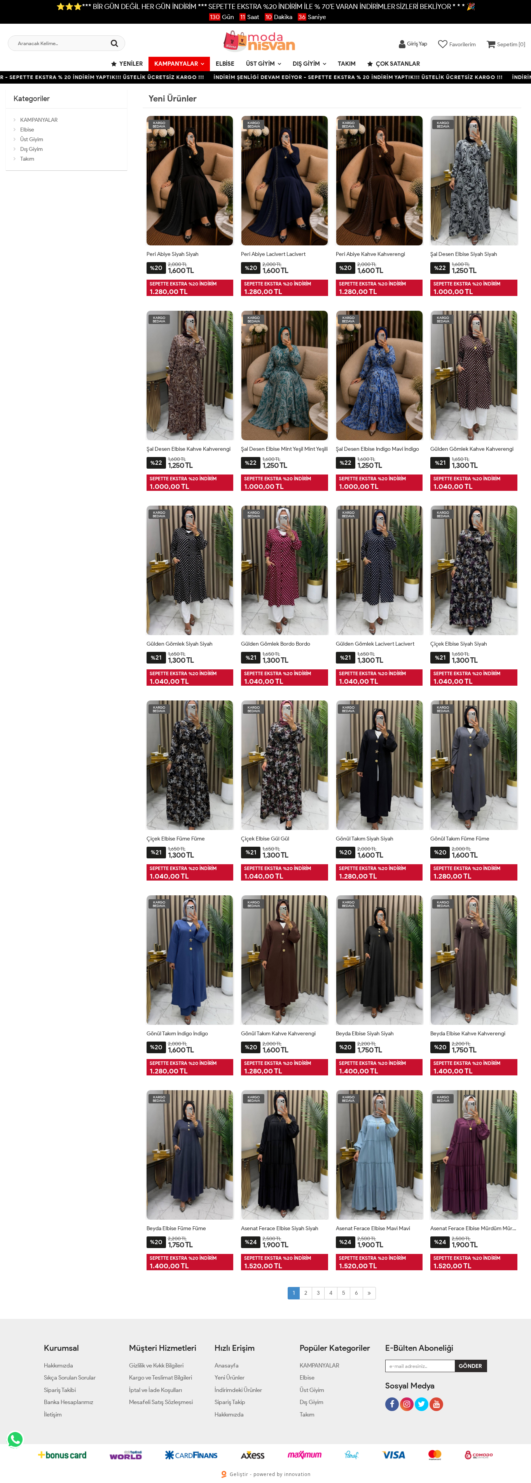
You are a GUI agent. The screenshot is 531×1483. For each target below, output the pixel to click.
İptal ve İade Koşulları (155, 1390)
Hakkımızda (58, 1365)
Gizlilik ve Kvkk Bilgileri (156, 1365)
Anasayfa (227, 1365)
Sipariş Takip (230, 1402)
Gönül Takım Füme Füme (459, 838)
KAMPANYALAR (176, 63)
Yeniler (131, 63)
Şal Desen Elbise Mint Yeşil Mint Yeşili (284, 449)
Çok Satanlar (397, 63)
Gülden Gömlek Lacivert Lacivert (375, 644)
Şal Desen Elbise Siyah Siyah (463, 254)
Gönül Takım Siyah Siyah (364, 838)
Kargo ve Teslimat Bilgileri (160, 1377)
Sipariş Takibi (60, 1390)
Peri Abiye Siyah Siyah (173, 254)
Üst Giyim (260, 63)
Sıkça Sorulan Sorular (70, 1377)
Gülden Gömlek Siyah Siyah (180, 644)
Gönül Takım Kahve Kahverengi (278, 1033)
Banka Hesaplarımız (68, 1402)
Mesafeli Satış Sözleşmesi (161, 1402)
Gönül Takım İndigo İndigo (177, 1033)
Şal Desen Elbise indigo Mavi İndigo (377, 449)
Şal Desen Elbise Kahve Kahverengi (189, 449)
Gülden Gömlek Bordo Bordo (275, 644)
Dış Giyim (306, 63)
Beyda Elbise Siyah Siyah (365, 1033)
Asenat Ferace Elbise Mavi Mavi (373, 1228)
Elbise (225, 63)
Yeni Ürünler (230, 1377)
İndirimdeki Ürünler (238, 1390)
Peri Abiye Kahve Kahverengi (370, 254)
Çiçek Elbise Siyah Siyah (458, 644)
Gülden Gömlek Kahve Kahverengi (472, 449)
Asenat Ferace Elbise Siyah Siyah (279, 1228)
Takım (347, 63)
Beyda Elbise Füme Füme (176, 1228)
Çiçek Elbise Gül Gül (265, 838)
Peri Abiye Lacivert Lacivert (273, 254)
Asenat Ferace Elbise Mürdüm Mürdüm (473, 1228)
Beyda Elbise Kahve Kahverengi (467, 1033)
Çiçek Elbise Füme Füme (176, 838)
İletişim (53, 1414)
